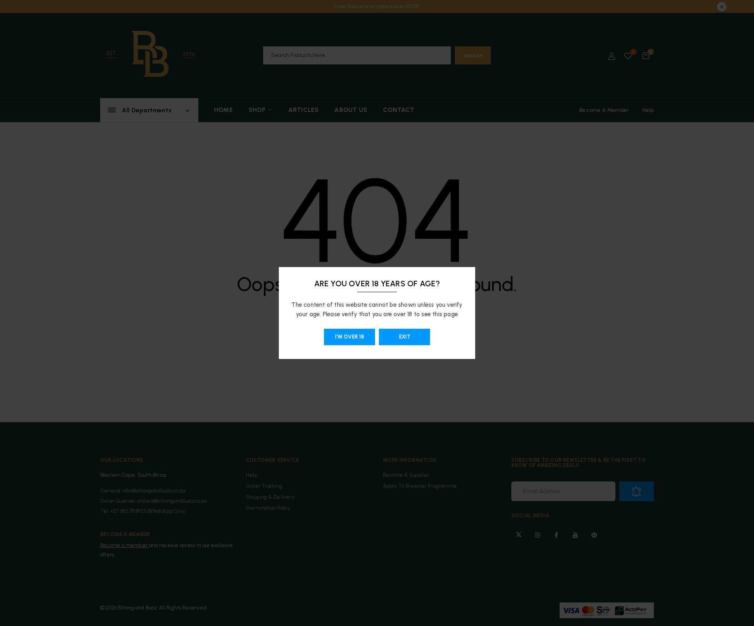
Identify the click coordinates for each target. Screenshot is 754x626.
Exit (404, 337)
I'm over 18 (349, 337)
